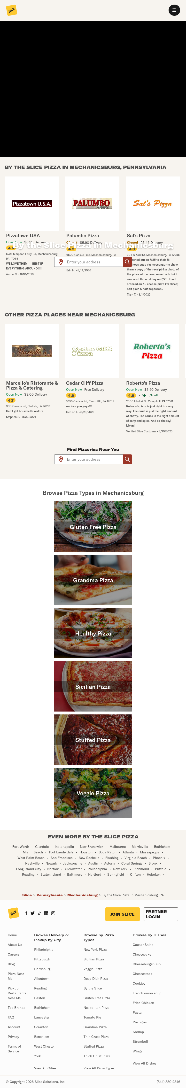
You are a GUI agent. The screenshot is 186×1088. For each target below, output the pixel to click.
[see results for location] (60, 262)
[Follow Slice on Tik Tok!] (39, 913)
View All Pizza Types (99, 1068)
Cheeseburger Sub (147, 964)
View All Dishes (144, 1063)
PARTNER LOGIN (156, 914)
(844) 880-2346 (168, 1082)
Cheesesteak (142, 974)
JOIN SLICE (122, 914)
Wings (137, 1051)
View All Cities (45, 1068)
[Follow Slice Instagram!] (53, 913)
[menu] (174, 10)
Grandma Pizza (95, 1027)
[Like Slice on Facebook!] (26, 913)
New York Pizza (95, 949)
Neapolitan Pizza (96, 1007)
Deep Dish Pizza (96, 978)
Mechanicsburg (82, 895)
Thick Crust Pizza (97, 1056)
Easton (39, 998)
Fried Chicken (143, 1003)
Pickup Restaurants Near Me (17, 993)
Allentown (41, 978)
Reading (40, 988)
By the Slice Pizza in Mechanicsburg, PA (133, 895)
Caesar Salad (143, 944)
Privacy (13, 1036)
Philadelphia (44, 949)
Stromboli (140, 1041)
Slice (27, 895)
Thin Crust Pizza (96, 1036)
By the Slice (93, 988)
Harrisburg (42, 969)
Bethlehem (42, 1007)
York (37, 1056)
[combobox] (95, 262)
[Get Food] (127, 262)
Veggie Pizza (93, 969)
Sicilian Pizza (94, 959)
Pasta (137, 1012)
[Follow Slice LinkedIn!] (46, 913)
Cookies (139, 983)
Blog (11, 964)
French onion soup (147, 993)
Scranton (41, 1027)
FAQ (11, 1017)
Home (12, 935)
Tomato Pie (92, 1017)
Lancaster (41, 1017)
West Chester (44, 1046)
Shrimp (138, 1032)
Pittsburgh (42, 959)
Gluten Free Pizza (97, 998)
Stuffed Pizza (94, 1046)
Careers (14, 954)
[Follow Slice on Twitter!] (32, 913)
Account (14, 1027)
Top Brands (16, 1007)
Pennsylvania (50, 895)
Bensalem (41, 1036)
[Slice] (11, 11)
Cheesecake (142, 954)
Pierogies (140, 1022)
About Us (15, 944)
